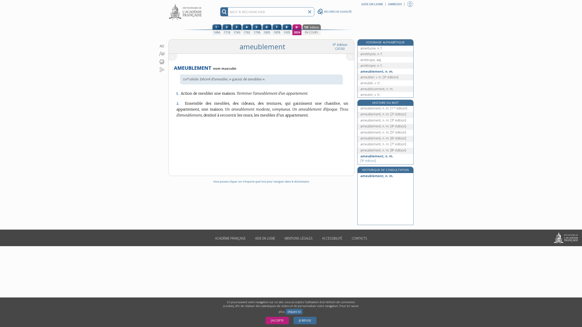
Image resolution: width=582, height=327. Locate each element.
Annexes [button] (395, 4)
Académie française (230, 238)
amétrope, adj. (370, 60)
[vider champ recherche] (309, 11)
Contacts (359, 238)
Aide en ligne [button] (372, 4)
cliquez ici (294, 312)
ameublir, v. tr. (370, 83)
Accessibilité (332, 238)
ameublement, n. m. (376, 71)
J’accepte (277, 320)
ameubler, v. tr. (379, 77)
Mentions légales (299, 238)
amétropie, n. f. (371, 65)
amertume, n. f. (371, 48)
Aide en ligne (265, 238)
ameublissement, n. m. (376, 89)
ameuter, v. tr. (370, 94)
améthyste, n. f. (371, 54)
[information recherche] (224, 11)
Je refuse (305, 320)
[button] (162, 46)
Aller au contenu (186, 4)
